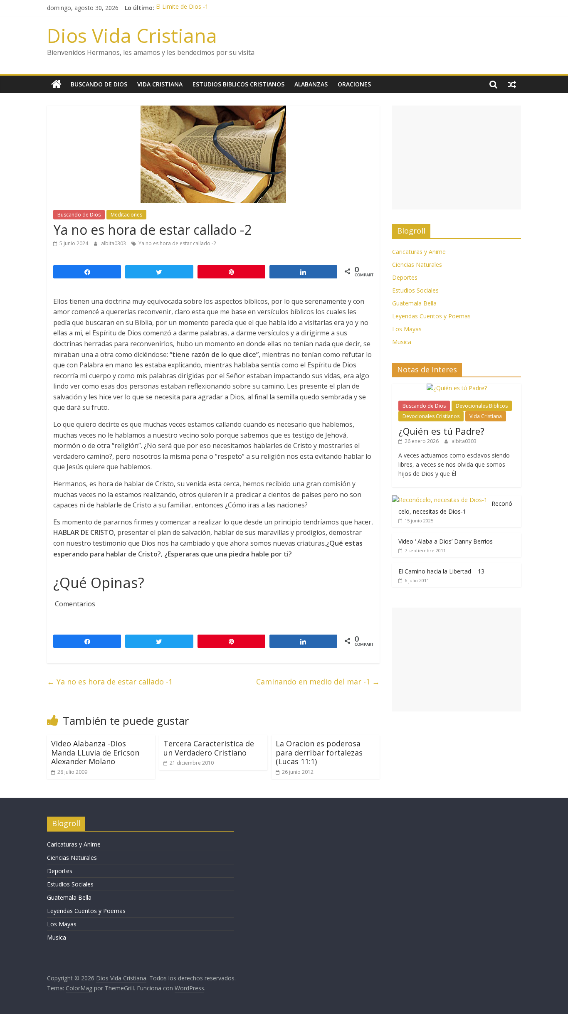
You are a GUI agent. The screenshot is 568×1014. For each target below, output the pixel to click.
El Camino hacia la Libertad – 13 (441, 571)
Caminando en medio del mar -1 (318, 682)
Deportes (404, 277)
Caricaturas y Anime (419, 252)
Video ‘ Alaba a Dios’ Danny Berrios (445, 541)
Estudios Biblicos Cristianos (238, 84)
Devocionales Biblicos (482, 405)
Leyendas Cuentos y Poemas (431, 316)
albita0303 (114, 243)
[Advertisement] (456, 157)
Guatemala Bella (414, 303)
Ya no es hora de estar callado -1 (110, 682)
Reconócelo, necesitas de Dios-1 (455, 508)
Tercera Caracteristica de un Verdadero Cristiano (208, 748)
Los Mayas (407, 329)
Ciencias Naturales (417, 264)
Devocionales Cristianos (431, 416)
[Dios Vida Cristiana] (56, 84)
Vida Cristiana (160, 84)
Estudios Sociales (415, 290)
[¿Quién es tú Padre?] (457, 388)
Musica (401, 342)
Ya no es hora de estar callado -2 (177, 243)
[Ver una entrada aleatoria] (512, 84)
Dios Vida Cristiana (132, 35)
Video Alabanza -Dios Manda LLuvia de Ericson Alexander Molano (95, 752)
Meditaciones (126, 214)
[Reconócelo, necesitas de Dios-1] (439, 500)
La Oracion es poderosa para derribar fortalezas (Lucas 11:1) (319, 752)
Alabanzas (311, 84)
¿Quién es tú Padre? (441, 431)
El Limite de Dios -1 (182, 8)
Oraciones (354, 84)
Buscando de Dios (99, 84)
